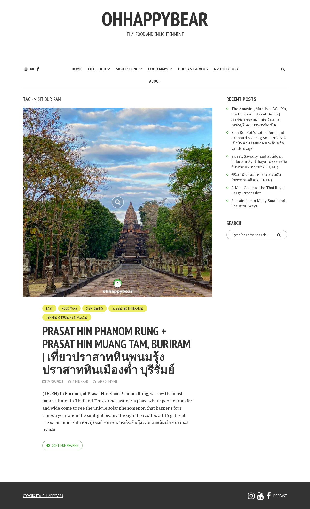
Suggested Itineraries (127, 308)
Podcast (280, 495)
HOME (77, 69)
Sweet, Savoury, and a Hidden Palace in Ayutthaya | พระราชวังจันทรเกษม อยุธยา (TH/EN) (259, 161)
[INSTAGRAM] (251, 497)
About (155, 81)
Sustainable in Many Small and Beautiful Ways (258, 203)
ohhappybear (155, 18)
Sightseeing (127, 69)
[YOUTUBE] (260, 497)
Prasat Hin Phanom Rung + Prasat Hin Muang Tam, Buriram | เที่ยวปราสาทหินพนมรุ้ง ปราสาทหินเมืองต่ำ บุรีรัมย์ (116, 350)
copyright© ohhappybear (43, 495)
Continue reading (65, 445)
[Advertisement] (155, 50)
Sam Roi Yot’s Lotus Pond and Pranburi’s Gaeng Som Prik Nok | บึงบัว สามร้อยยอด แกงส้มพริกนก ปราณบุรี (259, 140)
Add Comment (108, 381)
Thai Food (96, 69)
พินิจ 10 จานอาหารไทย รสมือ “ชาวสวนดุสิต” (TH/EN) (256, 177)
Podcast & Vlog (193, 69)
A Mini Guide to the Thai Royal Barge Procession (258, 190)
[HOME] (268, 497)
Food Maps (158, 69)
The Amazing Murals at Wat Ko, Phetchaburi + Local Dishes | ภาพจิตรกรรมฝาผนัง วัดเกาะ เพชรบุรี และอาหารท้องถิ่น (259, 116)
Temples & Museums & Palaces (66, 317)
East (49, 308)
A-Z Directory (226, 69)
